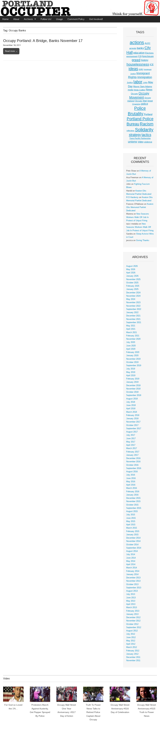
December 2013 (133, 578)
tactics (146, 135)
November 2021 (133, 319)
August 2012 (132, 631)
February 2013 (132, 611)
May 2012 (130, 641)
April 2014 (130, 564)
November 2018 (133, 389)
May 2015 (130, 521)
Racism (146, 124)
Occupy (134, 94)
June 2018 (131, 405)
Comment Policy (76, 19)
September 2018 (133, 395)
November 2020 (133, 339)
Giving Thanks (142, 240)
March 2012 (131, 647)
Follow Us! (46, 19)
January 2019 (132, 382)
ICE (152, 64)
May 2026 (130, 269)
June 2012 (131, 637)
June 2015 (131, 518)
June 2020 (131, 346)
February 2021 (132, 336)
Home (5, 19)
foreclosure (148, 56)
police (144, 103)
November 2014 (133, 541)
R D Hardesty (132, 197)
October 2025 (132, 283)
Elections (149, 53)
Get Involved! (96, 19)
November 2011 (133, 660)
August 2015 (132, 511)
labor (137, 81)
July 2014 (130, 554)
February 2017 (132, 452)
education (139, 52)
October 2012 (132, 624)
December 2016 (133, 458)
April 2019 (130, 375)
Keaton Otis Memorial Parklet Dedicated (139, 207)
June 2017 (131, 438)
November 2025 (133, 279)
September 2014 (133, 548)
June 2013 (131, 598)
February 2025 (132, 286)
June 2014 (131, 558)
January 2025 (132, 289)
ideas (133, 69)
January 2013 (132, 614)
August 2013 (132, 591)
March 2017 (131, 448)
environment (132, 56)
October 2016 (132, 465)
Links (145, 82)
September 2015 (133, 508)
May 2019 (130, 372)
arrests (132, 48)
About (16, 19)
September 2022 (133, 309)
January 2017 (132, 455)
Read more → (11, 51)
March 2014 (131, 568)
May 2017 (130, 442)
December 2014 (133, 538)
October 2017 (132, 425)
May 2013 (130, 601)
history (144, 60)
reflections (130, 131)
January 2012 (132, 654)
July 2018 (130, 402)
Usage (59, 19)
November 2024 (133, 296)
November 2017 (133, 422)
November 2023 (133, 302)
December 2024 (133, 293)
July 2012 (130, 634)
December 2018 (133, 385)
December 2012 (133, 617)
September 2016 (133, 468)
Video (140, 142)
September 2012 (133, 627)
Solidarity (144, 129)
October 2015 (132, 505)
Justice (130, 82)
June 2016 (131, 478)
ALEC (147, 43)
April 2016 (130, 485)
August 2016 (132, 472)
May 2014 (130, 561)
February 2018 (132, 415)
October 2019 (132, 362)
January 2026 (132, 276)
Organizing (136, 104)
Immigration (144, 77)
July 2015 (130, 515)
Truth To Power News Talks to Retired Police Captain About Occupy (93, 712)
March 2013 (131, 607)
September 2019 (133, 365)
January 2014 (132, 574)
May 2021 (130, 326)
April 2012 (130, 644)
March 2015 (131, 528)
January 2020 (132, 355)
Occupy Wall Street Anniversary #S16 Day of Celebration (120, 708)
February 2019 (132, 379)
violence (148, 142)
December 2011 (133, 657)
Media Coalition (139, 90)
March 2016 (131, 488)
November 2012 (133, 621)
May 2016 (130, 482)
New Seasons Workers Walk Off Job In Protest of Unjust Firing (137, 217)
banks (140, 48)
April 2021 (130, 329)
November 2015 (133, 501)
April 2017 (130, 445)
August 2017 (132, 432)
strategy (135, 135)
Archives (28, 19)
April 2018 (130, 408)
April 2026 (130, 273)
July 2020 (130, 342)
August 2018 (132, 399)
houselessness (138, 64)
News (149, 89)
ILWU (141, 69)
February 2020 (132, 352)
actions (137, 42)
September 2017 (133, 428)
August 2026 (132, 266)
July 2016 (130, 475)
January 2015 (132, 535)
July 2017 (130, 435)
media (130, 90)
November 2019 (133, 359)
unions (132, 141)
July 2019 (130, 369)
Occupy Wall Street (144, 101)
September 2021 (133, 322)
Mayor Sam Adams (142, 86)
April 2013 (130, 604)
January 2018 (132, 418)
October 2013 (132, 584)
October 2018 (132, 392)
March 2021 (131, 332)
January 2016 (132, 495)
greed (136, 60)
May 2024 (130, 299)
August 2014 (132, 551)
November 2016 (133, 462)
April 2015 (130, 525)
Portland (148, 114)
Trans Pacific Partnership (140, 138)
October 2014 (132, 545)
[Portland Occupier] (80, 8)
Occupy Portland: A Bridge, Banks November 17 (42, 41)
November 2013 (133, 581)
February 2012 (132, 651)
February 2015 (132, 531)
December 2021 (133, 316)
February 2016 (132, 491)
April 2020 (130, 349)
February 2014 (132, 571)
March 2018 (131, 412)
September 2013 (133, 588)
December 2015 (133, 498)
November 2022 (133, 306)
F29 (140, 56)
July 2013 (130, 594)
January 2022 (132, 312)
